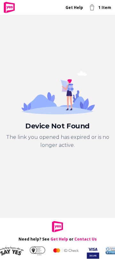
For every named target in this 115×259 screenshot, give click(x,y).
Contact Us (85, 239)
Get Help (74, 7)
